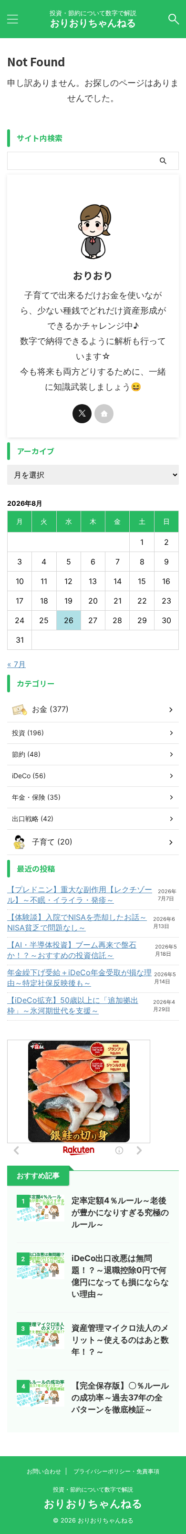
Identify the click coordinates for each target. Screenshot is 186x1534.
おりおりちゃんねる (93, 23)
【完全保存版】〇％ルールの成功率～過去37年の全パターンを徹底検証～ (120, 1397)
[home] (104, 413)
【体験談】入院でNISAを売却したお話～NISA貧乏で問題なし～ (77, 922)
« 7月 (16, 664)
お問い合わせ (44, 1471)
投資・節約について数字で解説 (93, 1489)
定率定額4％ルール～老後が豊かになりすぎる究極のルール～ (120, 1212)
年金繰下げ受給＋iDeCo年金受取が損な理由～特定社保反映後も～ (79, 978)
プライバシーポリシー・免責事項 (116, 1471)
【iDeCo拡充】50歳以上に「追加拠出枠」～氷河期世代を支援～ (72, 1005)
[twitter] (82, 413)
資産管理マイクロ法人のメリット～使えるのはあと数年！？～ (120, 1340)
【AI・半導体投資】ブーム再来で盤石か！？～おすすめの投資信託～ (71, 950)
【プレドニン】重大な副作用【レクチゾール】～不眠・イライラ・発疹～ (79, 895)
